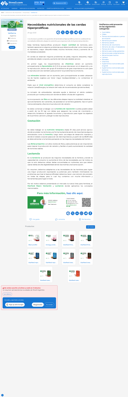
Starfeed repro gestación (34, 262)
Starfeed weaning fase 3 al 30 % (74, 280)
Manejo (69, 8)
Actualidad (5, 8)
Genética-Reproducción (55, 8)
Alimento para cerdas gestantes (113, 51)
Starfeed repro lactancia (51, 262)
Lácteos (105, 57)
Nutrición (40, 8)
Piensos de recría (108, 49)
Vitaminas (105, 62)
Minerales (105, 59)
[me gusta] (31, 219)
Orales (104, 34)
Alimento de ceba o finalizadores (113, 47)
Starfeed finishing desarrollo (68, 245)
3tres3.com (15, 2)
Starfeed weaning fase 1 (86, 262)
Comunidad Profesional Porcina (17, 4)
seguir (12, 47)
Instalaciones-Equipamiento (84, 8)
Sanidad (14, 8)
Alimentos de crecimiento (111, 45)
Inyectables (106, 32)
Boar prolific (32, 245)
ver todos (90, 227)
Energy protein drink (51, 245)
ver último (7, 294)
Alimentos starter (108, 43)
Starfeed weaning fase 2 (45, 280)
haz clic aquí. (74, 193)
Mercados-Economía (27, 8)
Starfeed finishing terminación (86, 245)
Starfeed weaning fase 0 (68, 262)
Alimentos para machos (110, 55)
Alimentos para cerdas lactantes (113, 53)
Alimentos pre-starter (109, 41)
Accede (49, 305)
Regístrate (37, 305)
